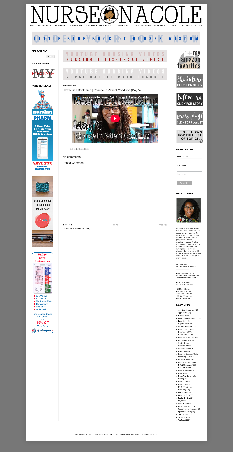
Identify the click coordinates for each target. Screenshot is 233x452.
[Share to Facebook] (84, 149)
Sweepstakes (183, 417)
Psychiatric (182, 401)
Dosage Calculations (186, 337)
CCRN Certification (185, 327)
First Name (181, 165)
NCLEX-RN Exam (185, 368)
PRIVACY (175, 25)
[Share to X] (81, 149)
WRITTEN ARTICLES (161, 25)
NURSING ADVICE (76, 25)
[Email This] (75, 149)
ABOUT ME (199, 25)
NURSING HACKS (44, 25)
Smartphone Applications (187, 409)
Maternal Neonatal (185, 359)
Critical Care (183, 329)
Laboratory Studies (185, 357)
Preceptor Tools (184, 395)
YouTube (181, 420)
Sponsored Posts (184, 412)
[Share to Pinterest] (87, 149)
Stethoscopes (183, 414)
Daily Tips (182, 332)
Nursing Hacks (183, 384)
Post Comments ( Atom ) (81, 229)
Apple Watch (183, 313)
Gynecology (182, 351)
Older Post (163, 225)
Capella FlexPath (184, 324)
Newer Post (67, 225)
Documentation (184, 335)
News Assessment (185, 370)
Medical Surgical (184, 362)
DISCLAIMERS (186, 25)
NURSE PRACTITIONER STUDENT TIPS (99, 25)
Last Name (181, 174)
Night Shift (182, 373)
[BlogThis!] (78, 149)
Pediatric (181, 390)
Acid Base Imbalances (186, 310)
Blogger (155, 435)
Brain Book (182, 321)
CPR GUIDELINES (123, 25)
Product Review (184, 398)
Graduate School (184, 349)
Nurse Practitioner (185, 376)
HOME (32, 25)
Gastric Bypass (184, 343)
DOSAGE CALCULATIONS (142, 25)
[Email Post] (71, 149)
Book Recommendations (187, 318)
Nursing (181, 379)
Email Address (182, 157)
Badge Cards (183, 315)
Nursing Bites (183, 381)
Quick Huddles (183, 404)
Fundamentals (183, 340)
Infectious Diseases (185, 354)
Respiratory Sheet (185, 406)
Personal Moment (185, 392)
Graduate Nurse (184, 346)
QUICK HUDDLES (60, 25)
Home (115, 225)
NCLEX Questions (185, 365)
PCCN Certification (185, 387)
